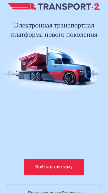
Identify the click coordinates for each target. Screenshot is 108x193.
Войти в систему (54, 167)
